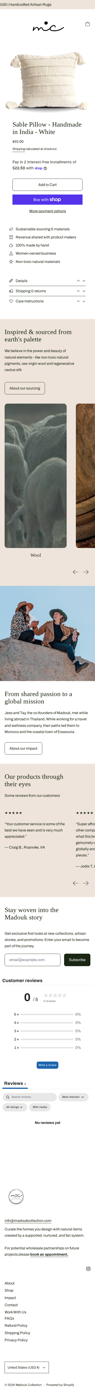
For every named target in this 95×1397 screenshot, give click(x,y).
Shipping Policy (17, 1333)
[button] (47, 82)
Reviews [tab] (15, 1083)
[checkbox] (40, 1107)
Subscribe (77, 960)
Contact (11, 1305)
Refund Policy (16, 1325)
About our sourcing (24, 388)
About (10, 1283)
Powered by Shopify (60, 1385)
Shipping (18, 149)
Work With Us (15, 1312)
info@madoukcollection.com (28, 1221)
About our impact (23, 748)
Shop (9, 1290)
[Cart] (87, 24)
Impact (10, 1298)
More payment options (47, 211)
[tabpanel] (47, 1133)
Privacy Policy (16, 1340)
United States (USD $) (23, 1367)
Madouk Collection (29, 1385)
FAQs (9, 1318)
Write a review (47, 1065)
